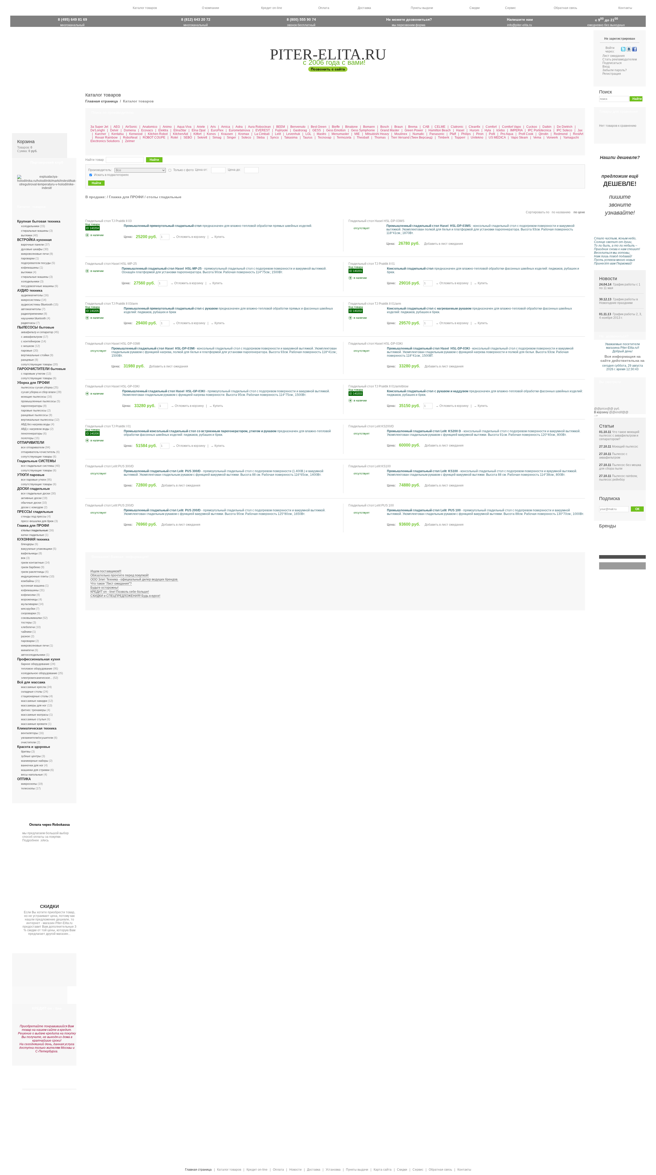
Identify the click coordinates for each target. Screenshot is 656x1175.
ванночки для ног (32, 765)
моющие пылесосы (33, 396)
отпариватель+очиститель (38, 451)
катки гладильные (32, 534)
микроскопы (29, 783)
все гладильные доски (35, 493)
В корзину (601, 412)
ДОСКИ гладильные (33, 489)
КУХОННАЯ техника (33, 539)
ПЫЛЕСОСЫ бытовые (35, 327)
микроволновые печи (35, 253)
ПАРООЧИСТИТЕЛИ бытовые (41, 369)
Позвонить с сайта (328, 69)
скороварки (28, 613)
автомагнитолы (31, 309)
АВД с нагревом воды (35, 428)
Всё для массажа (31, 682)
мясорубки (28, 608)
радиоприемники (32, 313)
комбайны (27, 581)
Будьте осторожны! (104, 587)
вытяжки (26, 235)
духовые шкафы (32, 249)
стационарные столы (34, 696)
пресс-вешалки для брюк (37, 521)
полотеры (27, 438)
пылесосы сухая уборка (37, 387)
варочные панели (32, 244)
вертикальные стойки (35, 355)
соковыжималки (31, 617)
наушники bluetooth (33, 318)
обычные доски (31, 502)
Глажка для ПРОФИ (33, 525)
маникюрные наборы (34, 760)
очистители (28, 742)
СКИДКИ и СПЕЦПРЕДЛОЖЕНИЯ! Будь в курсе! (125, 596)
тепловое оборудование (36, 668)
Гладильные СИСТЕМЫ (36, 461)
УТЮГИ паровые (30, 475)
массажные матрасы (34, 714)
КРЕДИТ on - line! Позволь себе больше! (119, 592)
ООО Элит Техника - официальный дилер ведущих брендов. (134, 579)
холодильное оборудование (39, 673)
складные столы (31, 691)
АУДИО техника (29, 290)
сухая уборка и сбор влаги (38, 392)
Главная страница (101, 101)
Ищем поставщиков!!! (105, 571)
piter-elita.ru (328, 54)
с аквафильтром (31, 336)
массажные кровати (34, 723)
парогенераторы (31, 405)
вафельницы (29, 553)
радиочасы (28, 322)
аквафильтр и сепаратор (37, 332)
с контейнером (30, 341)
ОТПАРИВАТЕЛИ (30, 442)
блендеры (27, 544)
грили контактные (32, 562)
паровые (26, 350)
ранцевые (27, 359)
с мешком (27, 345)
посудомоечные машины (37, 286)
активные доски (31, 498)
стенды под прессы (33, 516)
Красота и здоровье (33, 747)
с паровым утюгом (33, 373)
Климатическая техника (36, 728)
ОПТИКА (24, 779)
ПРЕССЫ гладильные (35, 512)
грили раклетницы (32, 571)
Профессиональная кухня (38, 659)
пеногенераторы (31, 433)
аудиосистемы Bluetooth (37, 304)
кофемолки (28, 594)
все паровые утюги (33, 479)
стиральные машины (34, 230)
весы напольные (32, 774)
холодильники (30, 226)
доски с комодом (32, 507)
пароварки (28, 258)
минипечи (27, 650)
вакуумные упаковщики (36, 548)
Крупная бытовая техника (38, 221)
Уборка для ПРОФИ (33, 383)
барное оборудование (35, 663)
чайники (26, 631)
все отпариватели (32, 447)
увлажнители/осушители (37, 737)
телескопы (28, 788)
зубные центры (31, 756)
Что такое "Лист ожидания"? (111, 583)
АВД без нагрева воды (35, 424)
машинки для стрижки (35, 769)
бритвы (25, 751)
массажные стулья (33, 719)
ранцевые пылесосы (34, 415)
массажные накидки (34, 700)
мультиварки (29, 604)
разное (25, 636)
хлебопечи (28, 627)
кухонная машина (32, 585)
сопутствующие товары (36, 364)
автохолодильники (33, 654)
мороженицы (29, 599)
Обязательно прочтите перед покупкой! (119, 575)
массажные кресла (33, 687)
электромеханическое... (36, 677)
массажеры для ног (33, 705)
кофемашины (30, 267)
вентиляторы (29, 733)
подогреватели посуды (36, 262)
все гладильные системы (37, 465)
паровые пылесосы (33, 410)
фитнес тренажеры (33, 710)
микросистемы (30, 299)
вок (23, 557)
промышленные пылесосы (38, 401)
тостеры (26, 622)
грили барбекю (30, 567)
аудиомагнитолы (32, 295)
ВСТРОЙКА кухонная (34, 240)
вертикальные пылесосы (37, 419)
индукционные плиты (34, 576)
